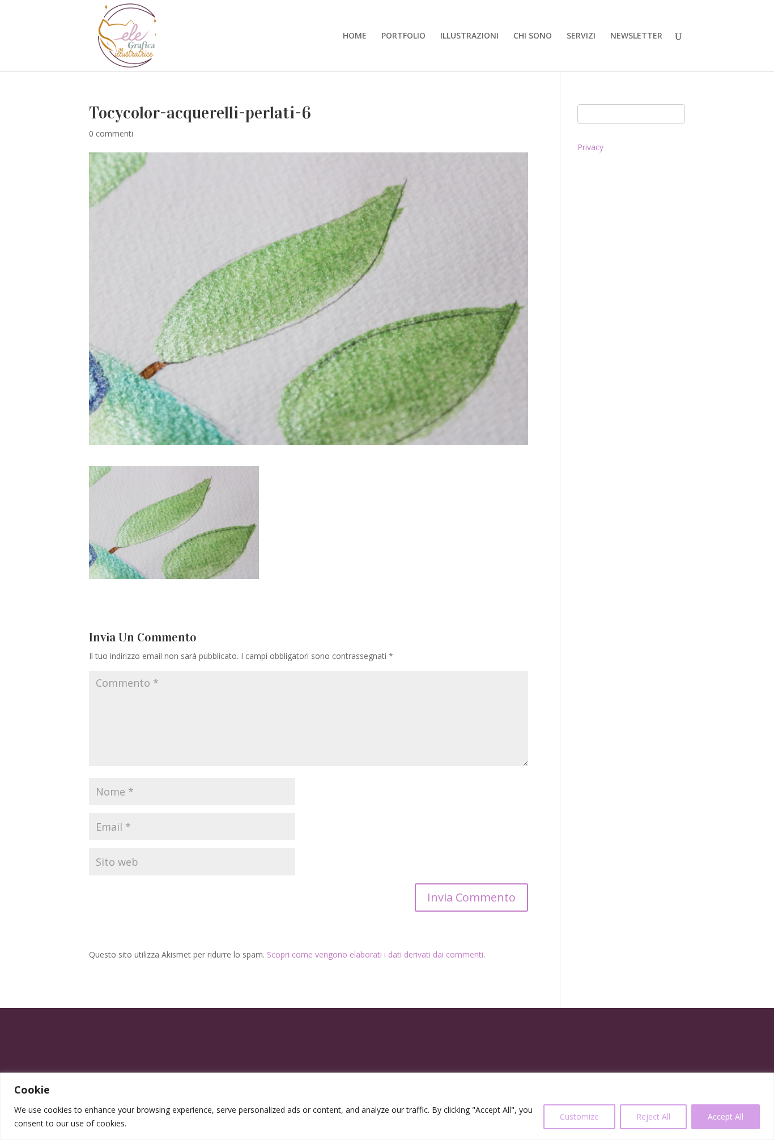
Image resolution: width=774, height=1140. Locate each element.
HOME (355, 36)
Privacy (590, 147)
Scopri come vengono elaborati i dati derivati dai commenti (375, 954)
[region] (387, 1106)
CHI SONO (532, 36)
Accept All (725, 1116)
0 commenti (111, 133)
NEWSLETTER (636, 36)
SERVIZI (581, 36)
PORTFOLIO (403, 36)
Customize (579, 1116)
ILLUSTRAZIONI (469, 36)
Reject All (653, 1116)
